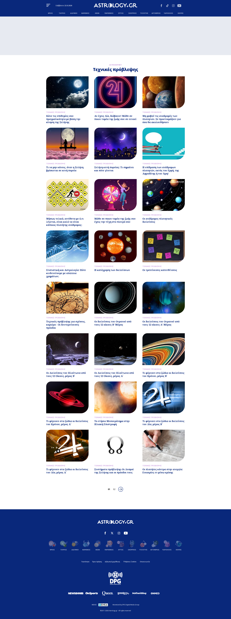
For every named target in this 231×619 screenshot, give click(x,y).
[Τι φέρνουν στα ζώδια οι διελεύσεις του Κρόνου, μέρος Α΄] (67, 397)
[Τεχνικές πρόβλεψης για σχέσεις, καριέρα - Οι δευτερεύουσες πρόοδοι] (67, 298)
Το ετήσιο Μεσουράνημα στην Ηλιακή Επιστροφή (112, 422)
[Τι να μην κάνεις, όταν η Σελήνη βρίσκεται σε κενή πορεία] (67, 144)
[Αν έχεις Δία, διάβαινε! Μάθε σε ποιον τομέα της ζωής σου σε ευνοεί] (115, 92)
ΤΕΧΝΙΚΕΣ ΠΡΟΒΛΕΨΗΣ (55, 112)
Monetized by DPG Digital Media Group (126, 605)
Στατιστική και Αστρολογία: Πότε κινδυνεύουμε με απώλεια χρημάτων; (66, 273)
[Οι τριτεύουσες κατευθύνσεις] (163, 246)
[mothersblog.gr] (139, 593)
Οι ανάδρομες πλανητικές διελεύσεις (157, 220)
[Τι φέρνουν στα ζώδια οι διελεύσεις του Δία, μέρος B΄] (163, 397)
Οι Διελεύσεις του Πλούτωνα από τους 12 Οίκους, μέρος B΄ (66, 374)
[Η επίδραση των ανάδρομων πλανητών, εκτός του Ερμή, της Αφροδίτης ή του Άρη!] (163, 144)
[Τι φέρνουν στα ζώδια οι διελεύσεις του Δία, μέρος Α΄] (67, 446)
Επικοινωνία (145, 562)
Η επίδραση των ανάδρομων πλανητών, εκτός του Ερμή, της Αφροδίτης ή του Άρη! (160, 170)
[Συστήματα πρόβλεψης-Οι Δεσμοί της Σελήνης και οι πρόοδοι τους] (115, 446)
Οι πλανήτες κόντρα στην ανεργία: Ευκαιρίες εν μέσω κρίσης (162, 471)
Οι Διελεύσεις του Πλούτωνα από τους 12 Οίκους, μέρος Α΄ (114, 374)
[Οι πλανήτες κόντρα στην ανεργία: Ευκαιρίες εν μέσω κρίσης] (163, 446)
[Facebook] (161, 6)
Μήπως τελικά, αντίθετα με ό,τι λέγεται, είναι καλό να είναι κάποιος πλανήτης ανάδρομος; (65, 222)
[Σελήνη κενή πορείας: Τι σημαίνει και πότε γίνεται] (115, 144)
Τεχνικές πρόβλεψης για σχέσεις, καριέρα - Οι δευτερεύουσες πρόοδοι (65, 324)
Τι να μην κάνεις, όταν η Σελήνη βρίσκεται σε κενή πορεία (64, 169)
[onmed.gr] (155, 593)
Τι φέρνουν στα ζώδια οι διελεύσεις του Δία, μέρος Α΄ (67, 471)
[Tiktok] (167, 6)
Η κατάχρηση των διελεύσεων (112, 270)
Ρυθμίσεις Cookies (130, 562)
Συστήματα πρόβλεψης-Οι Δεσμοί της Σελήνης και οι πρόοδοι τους (114, 471)
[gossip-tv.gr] (123, 593)
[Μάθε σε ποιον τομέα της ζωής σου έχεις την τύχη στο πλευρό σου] (115, 195)
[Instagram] (173, 6)
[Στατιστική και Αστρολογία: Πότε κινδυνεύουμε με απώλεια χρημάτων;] (67, 246)
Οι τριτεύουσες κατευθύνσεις (159, 270)
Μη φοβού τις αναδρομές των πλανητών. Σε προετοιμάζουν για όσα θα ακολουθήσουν (161, 119)
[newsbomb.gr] (75, 593)
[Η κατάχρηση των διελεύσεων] (115, 246)
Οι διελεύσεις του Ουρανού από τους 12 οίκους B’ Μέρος (112, 323)
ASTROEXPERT (115, 65)
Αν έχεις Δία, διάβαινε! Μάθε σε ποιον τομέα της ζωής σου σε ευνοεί (115, 117)
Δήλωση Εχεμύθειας (112, 562)
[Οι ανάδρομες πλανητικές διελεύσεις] (163, 195)
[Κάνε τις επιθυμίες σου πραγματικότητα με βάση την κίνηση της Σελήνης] (67, 92)
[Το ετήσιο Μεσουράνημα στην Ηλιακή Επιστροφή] (115, 397)
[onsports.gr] (91, 593)
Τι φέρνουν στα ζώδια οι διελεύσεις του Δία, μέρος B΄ (163, 422)
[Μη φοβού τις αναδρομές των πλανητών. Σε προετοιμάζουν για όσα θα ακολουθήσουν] (163, 92)
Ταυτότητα (85, 562)
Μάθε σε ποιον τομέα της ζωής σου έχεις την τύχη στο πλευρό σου (115, 220)
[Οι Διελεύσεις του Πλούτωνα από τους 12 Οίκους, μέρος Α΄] (115, 349)
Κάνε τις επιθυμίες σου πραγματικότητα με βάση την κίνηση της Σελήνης (63, 119)
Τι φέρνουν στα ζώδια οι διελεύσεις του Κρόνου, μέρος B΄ (163, 374)
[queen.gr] (107, 593)
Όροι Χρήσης (97, 562)
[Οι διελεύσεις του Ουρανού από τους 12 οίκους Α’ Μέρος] (163, 298)
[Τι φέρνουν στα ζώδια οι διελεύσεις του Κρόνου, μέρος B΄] (163, 349)
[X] (112, 533)
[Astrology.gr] (115, 5)
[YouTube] (179, 6)
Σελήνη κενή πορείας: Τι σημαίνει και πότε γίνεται (114, 169)
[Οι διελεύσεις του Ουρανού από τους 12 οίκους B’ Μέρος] (115, 298)
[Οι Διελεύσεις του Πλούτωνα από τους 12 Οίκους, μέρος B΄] (67, 349)
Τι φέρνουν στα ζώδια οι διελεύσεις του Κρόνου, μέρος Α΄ (67, 422)
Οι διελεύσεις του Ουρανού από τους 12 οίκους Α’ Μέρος (161, 323)
